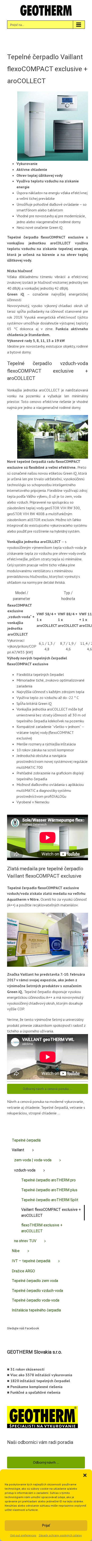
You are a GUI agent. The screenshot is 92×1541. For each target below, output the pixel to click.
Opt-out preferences (23, 1535)
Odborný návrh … (46, 1462)
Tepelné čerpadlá (26, 1140)
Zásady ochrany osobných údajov (60, 1535)
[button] (85, 1475)
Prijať (46, 1525)
